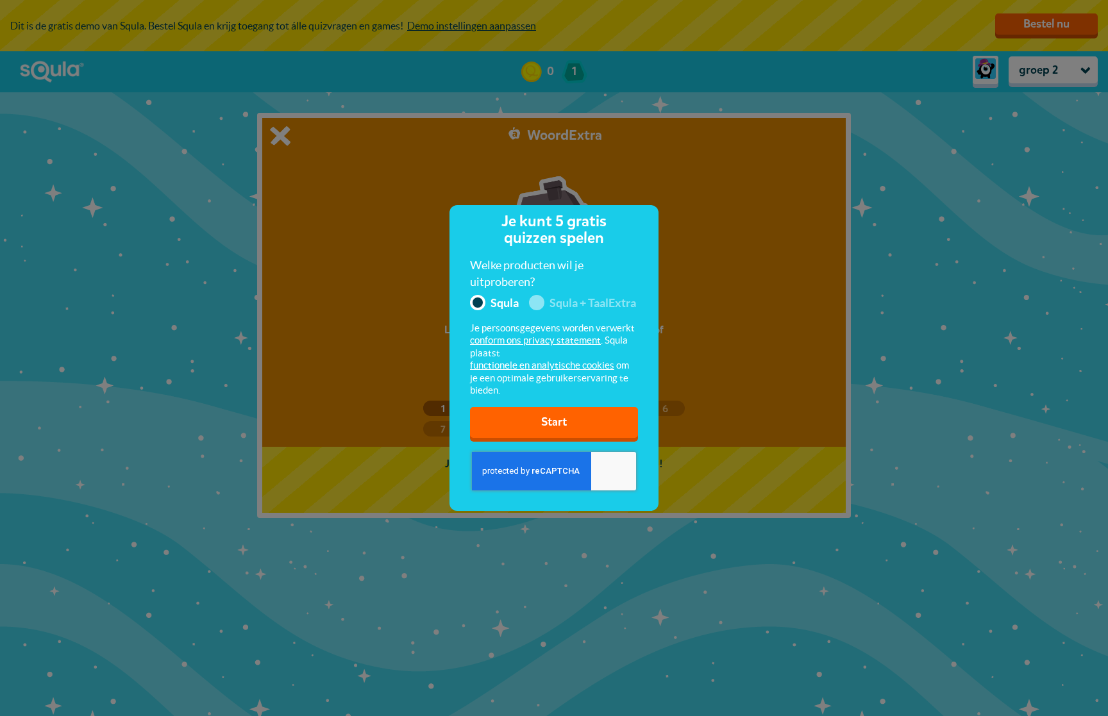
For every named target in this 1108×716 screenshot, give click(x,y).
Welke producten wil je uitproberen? (526, 273)
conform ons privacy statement (535, 340)
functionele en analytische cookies (542, 365)
